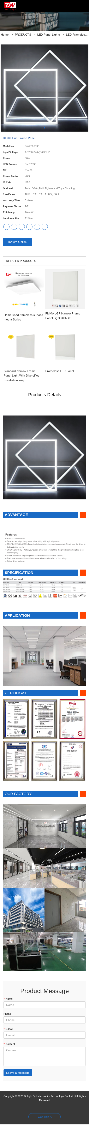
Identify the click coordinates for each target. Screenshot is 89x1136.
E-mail (8, 1029)
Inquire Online (17, 242)
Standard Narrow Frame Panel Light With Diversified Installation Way (22, 375)
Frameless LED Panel (59, 371)
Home (5, 34)
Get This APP (46, 1116)
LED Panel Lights (48, 34)
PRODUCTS (23, 34)
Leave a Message (18, 1072)
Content (9, 1044)
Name (8, 998)
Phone (7, 1013)
